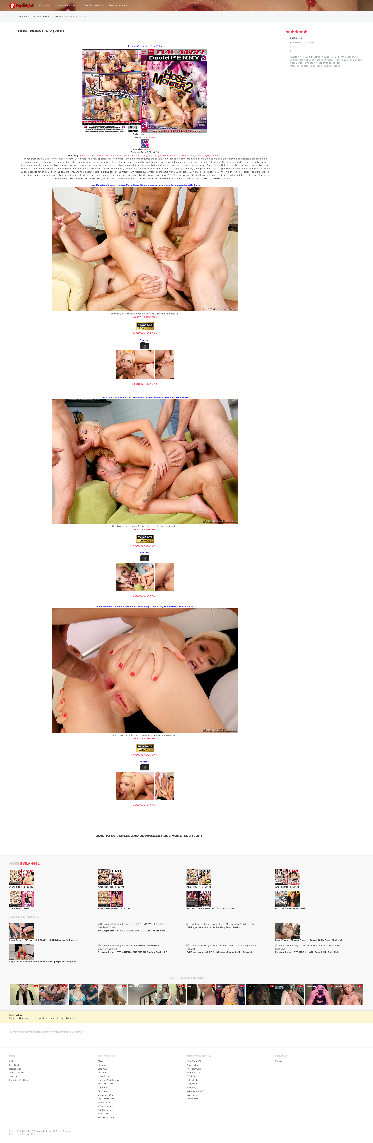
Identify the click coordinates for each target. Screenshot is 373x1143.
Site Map (13, 1076)
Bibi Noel (85, 156)
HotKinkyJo (192, 1080)
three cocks (329, 63)
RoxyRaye (191, 1095)
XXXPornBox (104, 1110)
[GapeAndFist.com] (21, 5)
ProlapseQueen (194, 1069)
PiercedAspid (193, 1072)
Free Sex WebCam (93, 5)
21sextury (102, 1069)
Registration (15, 1069)
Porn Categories (66, 5)
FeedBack (14, 1065)
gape (319, 63)
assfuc (337, 66)
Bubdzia (190, 1076)
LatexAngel (192, 1099)
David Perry (348, 60)
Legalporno (103, 1087)
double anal (327, 66)
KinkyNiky (191, 1084)
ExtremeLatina (105, 1102)
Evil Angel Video (106, 1084)
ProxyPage (191, 1087)
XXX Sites (44, 5)
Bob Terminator (343, 57)
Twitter (278, 1061)
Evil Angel (149, 138)
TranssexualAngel (107, 1118)
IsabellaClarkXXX (195, 1091)
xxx (314, 66)
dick (301, 66)
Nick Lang (309, 60)
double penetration (313, 57)
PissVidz (102, 1061)
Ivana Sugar (321, 60)
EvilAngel (309, 42)
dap (318, 66)
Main (11, 1061)
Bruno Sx (129, 156)
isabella (308, 66)
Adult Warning (16, 1072)
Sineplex (102, 1065)
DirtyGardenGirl (194, 1061)
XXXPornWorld (105, 1106)
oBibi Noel (329, 57)
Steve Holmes (334, 60)
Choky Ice (298, 60)
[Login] (360, 5)
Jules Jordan (104, 1076)
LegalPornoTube (106, 1099)
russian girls (296, 57)
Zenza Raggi (302, 63)
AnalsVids (103, 1114)
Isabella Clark (186, 156)
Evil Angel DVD (105, 1095)
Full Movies (296, 42)
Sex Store (103, 1091)
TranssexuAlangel (118, 5)
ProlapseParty (193, 1065)
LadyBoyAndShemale (108, 1080)
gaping (313, 63)
